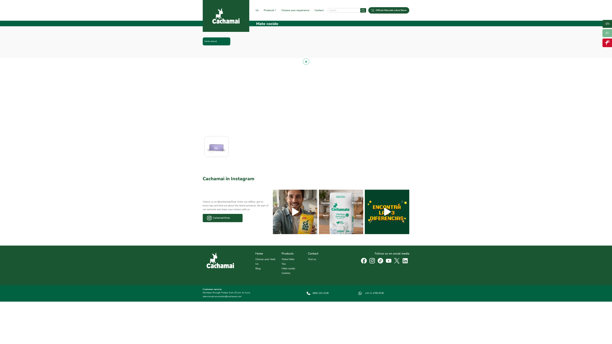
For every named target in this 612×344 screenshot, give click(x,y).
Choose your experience (295, 10)
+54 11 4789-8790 (374, 293)
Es (607, 33)
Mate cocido (288, 268)
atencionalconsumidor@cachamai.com (222, 296)
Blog (258, 268)
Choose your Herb (265, 259)
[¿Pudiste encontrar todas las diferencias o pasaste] (387, 212)
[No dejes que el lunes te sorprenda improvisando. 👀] (295, 212)
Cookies (286, 273)
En (607, 24)
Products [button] (269, 10)
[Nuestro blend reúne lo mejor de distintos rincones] (341, 212)
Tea (284, 264)
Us (257, 10)
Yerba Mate (288, 259)
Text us (312, 259)
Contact (319, 10)
